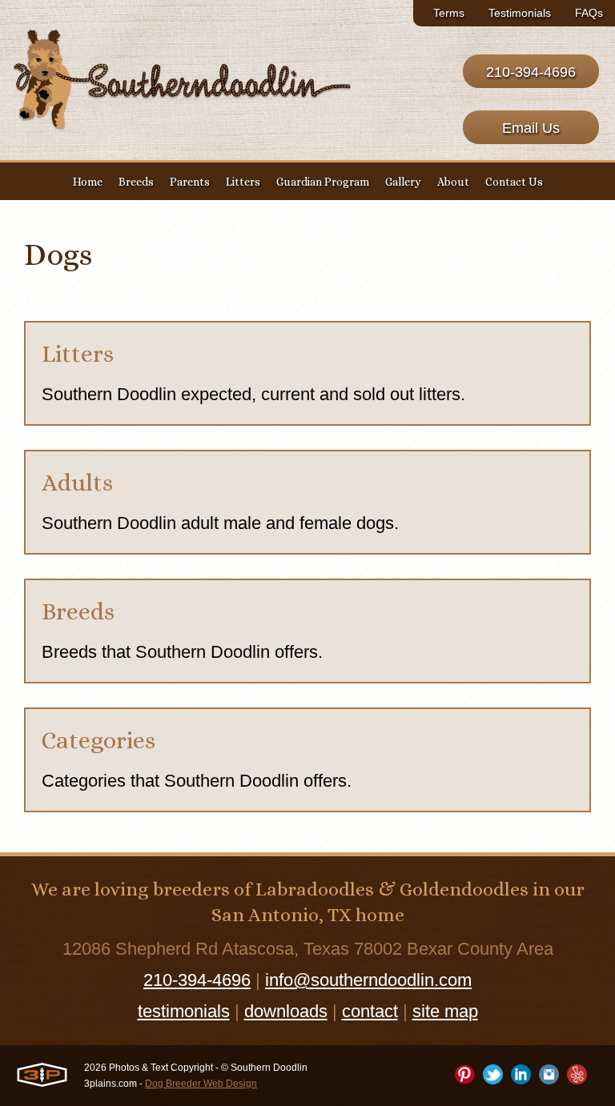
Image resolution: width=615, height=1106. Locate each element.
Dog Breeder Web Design (201, 1083)
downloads (286, 1011)
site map (445, 1011)
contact (370, 1011)
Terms (448, 12)
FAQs (589, 12)
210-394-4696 (531, 72)
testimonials (184, 1011)
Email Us (531, 128)
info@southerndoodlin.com (368, 980)
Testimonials (519, 12)
